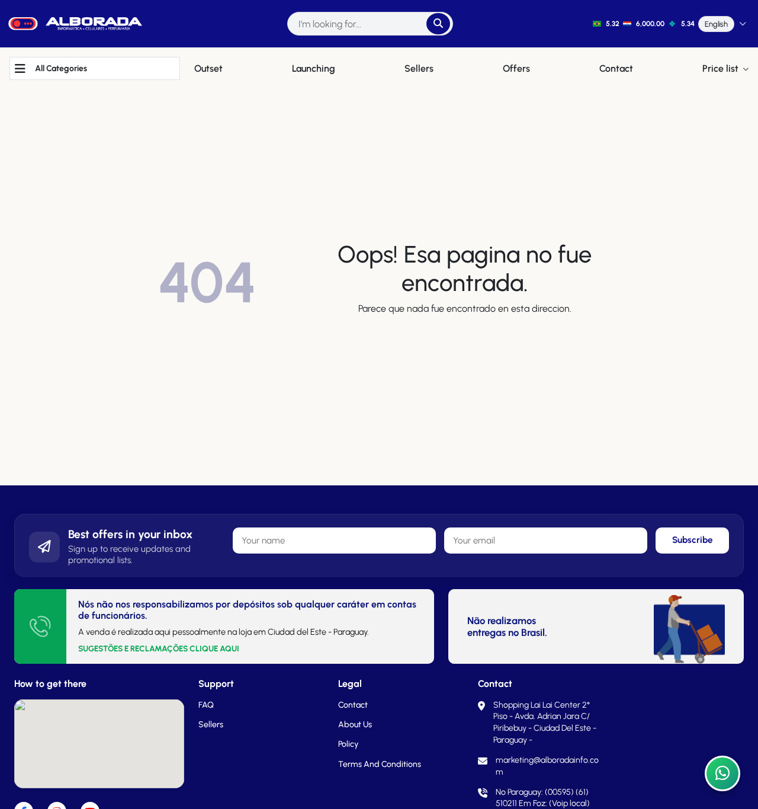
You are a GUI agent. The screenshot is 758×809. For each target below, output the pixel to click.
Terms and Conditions (379, 764)
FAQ (206, 705)
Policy (348, 744)
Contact (353, 705)
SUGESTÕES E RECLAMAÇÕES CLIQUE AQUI (158, 648)
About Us (355, 725)
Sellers (210, 725)
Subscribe (692, 540)
